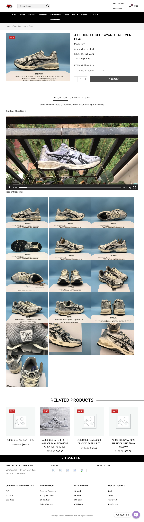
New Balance (113, 504)
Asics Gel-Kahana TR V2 (20, 440)
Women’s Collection (89, 14)
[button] (72, 153)
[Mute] (130, 187)
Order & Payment (46, 504)
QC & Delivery (45, 500)
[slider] (70, 187)
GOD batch (78, 500)
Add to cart (115, 79)
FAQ (7, 491)
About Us (9, 496)
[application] (72, 153)
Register (121, 3)
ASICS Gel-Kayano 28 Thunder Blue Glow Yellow (123, 443)
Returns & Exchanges (48, 491)
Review (22, 14)
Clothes (32, 14)
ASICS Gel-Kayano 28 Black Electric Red (89, 442)
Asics (31, 26)
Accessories (55, 20)
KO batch (77, 491)
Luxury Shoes (55, 14)
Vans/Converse (19, 26)
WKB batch (78, 504)
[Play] (9, 187)
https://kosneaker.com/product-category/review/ (79, 104)
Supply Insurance (47, 496)
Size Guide (10, 500)
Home (14, 14)
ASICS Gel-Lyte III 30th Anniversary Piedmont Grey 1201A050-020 (54, 443)
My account (117, 9)
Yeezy (110, 496)
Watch (75, 14)
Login (114, 3)
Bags (67, 14)
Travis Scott (113, 500)
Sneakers (43, 14)
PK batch (77, 496)
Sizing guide (83, 58)
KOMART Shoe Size (84, 65)
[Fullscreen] (134, 187)
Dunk (110, 491)
